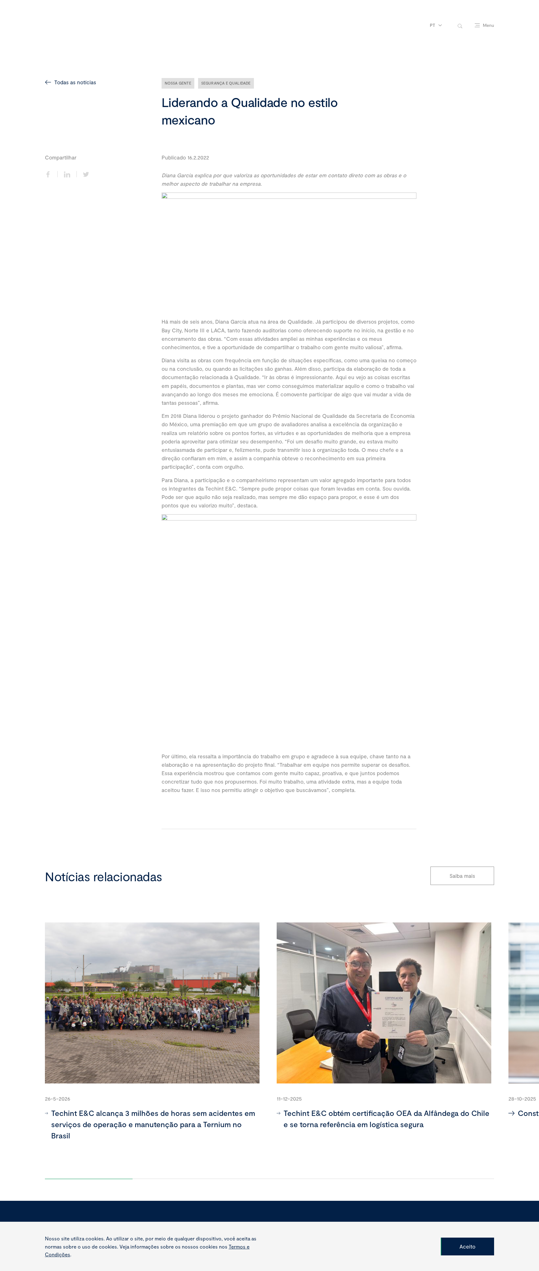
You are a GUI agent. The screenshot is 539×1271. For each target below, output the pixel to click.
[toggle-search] (460, 25)
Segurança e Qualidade (226, 83)
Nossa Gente (178, 83)
